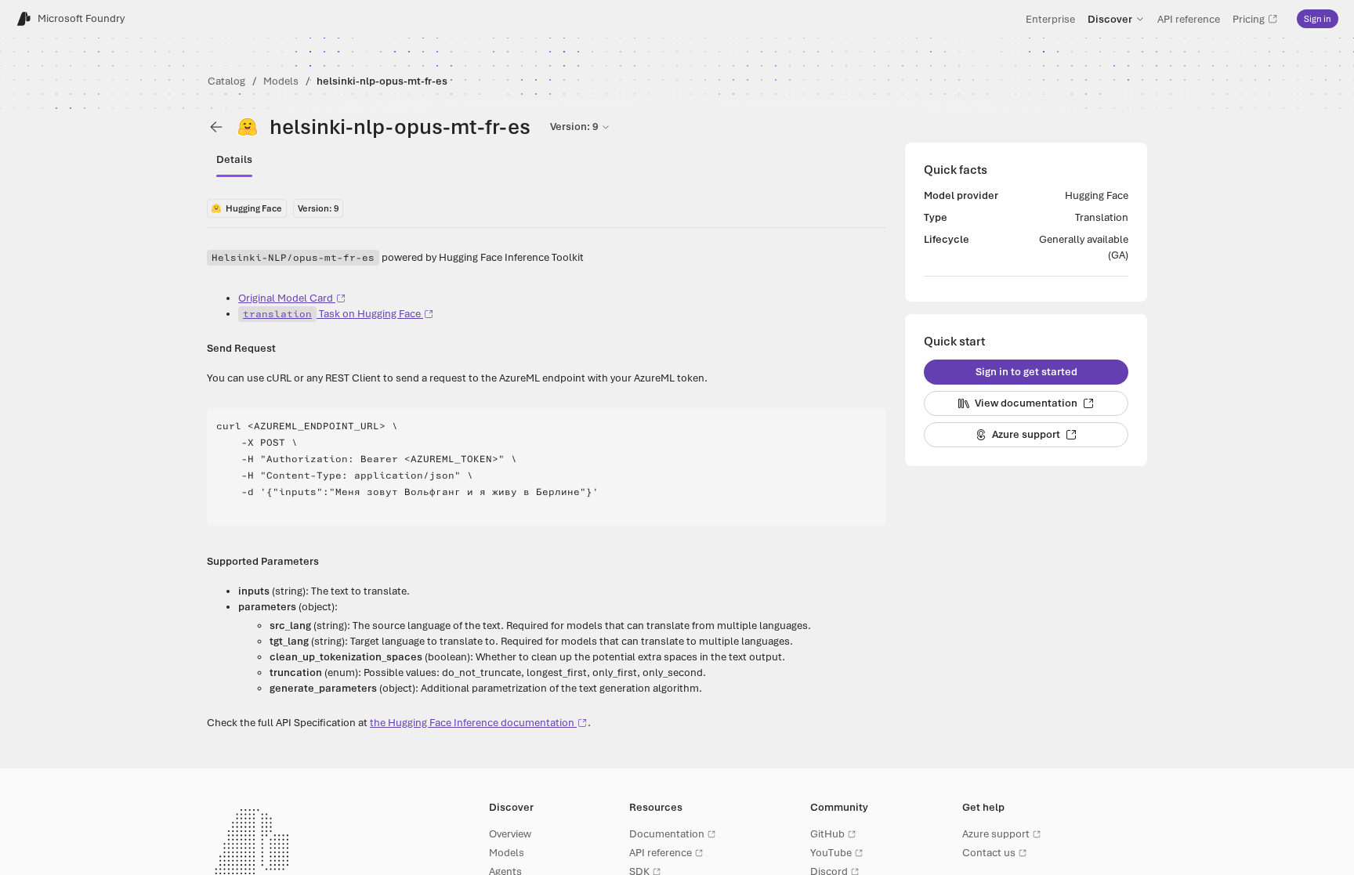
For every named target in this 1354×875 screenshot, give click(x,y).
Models (281, 81)
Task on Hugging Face (332, 313)
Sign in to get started (1026, 371)
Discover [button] (1110, 19)
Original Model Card (285, 298)
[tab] (234, 160)
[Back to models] (216, 127)
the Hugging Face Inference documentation (472, 722)
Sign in (1317, 18)
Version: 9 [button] (574, 126)
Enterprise (1050, 19)
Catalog (226, 81)
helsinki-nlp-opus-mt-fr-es (382, 81)
